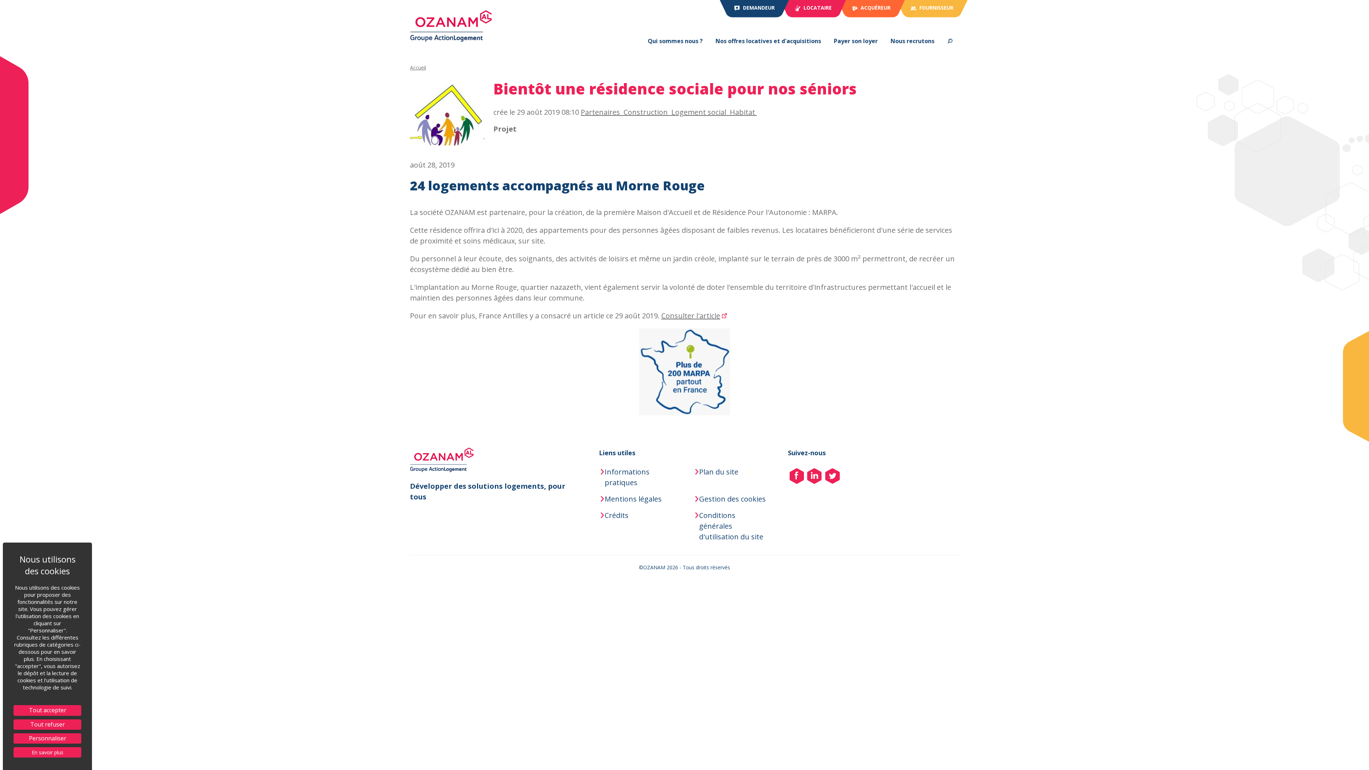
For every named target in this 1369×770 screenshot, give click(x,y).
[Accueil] (451, 26)
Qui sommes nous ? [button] (675, 41)
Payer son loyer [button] (856, 41)
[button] (950, 41)
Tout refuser (47, 724)
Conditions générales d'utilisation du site (731, 525)
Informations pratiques (627, 477)
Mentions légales (633, 499)
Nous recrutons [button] (912, 41)
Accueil (418, 67)
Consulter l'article (690, 315)
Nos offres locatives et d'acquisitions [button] (768, 41)
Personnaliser (47, 738)
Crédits (617, 515)
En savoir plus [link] (47, 752)
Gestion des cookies (732, 499)
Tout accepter (47, 710)
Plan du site (718, 472)
